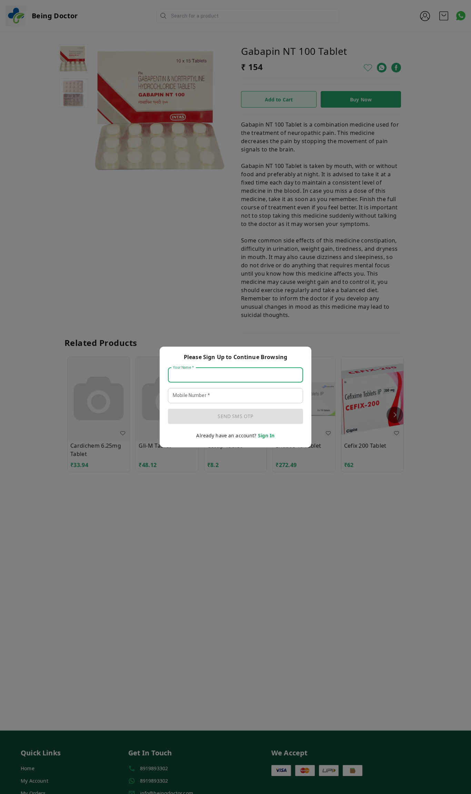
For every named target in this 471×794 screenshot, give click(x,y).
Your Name (183, 368)
